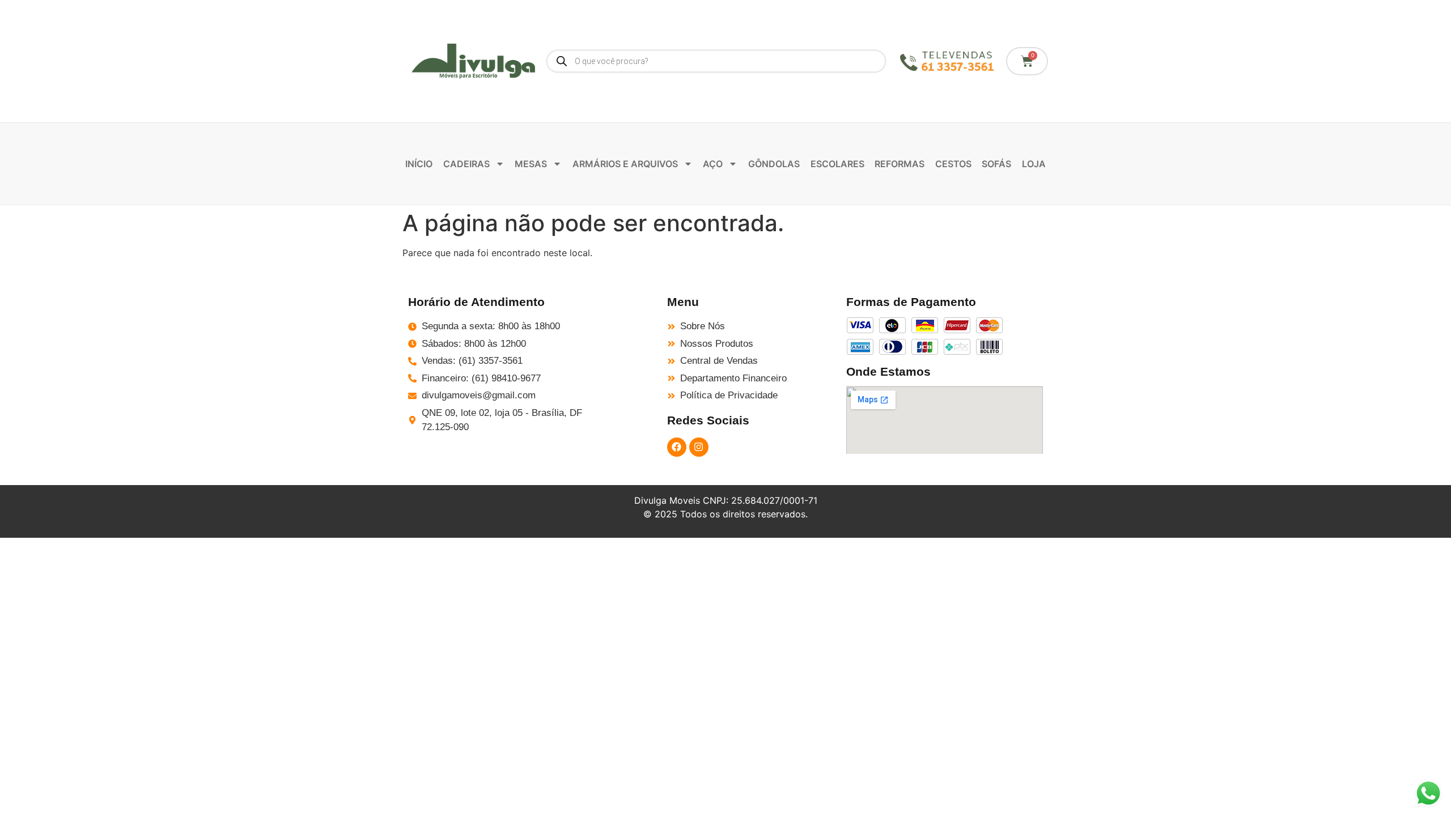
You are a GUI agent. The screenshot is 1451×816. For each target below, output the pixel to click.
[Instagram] (698, 447)
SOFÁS (996, 163)
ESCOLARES (837, 163)
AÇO (713, 163)
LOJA (1034, 163)
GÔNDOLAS (774, 163)
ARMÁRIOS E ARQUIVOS (625, 163)
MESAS (531, 163)
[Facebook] (676, 447)
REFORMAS (899, 163)
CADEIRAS (466, 163)
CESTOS (953, 163)
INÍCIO (418, 163)
